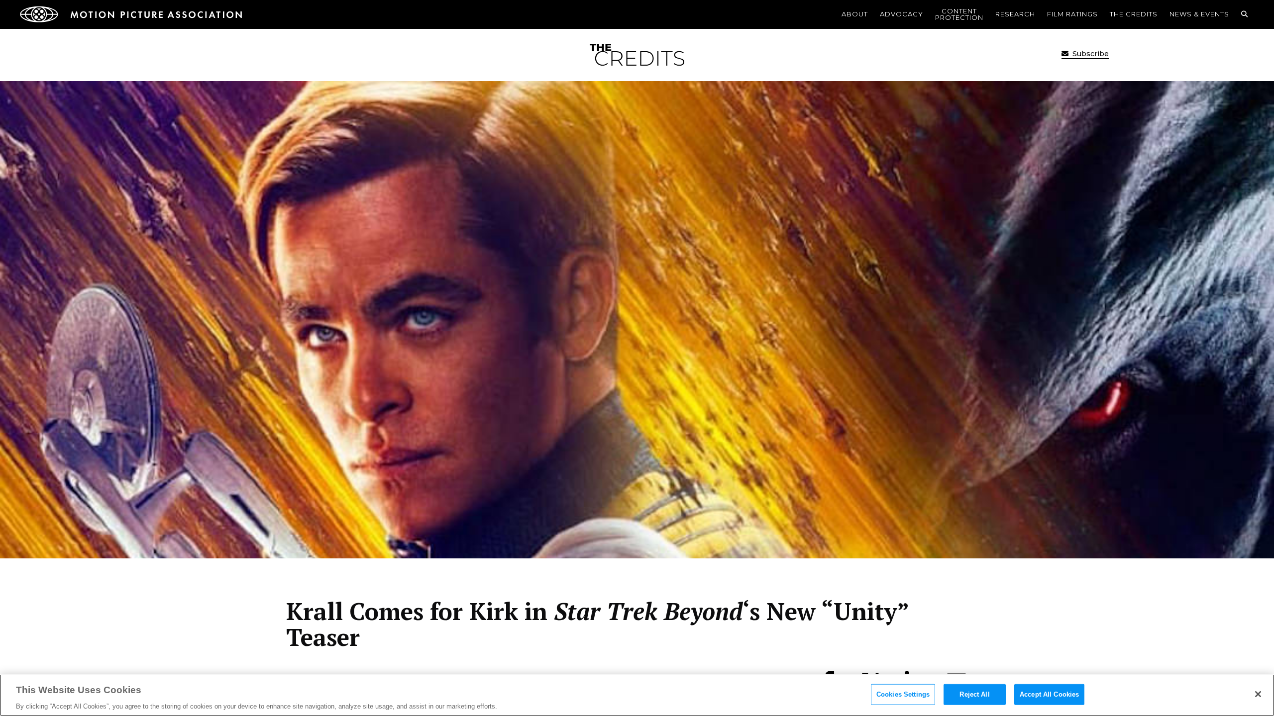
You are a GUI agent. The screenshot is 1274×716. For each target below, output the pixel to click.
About (855, 14)
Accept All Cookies (1049, 694)
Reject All (974, 694)
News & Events (1199, 14)
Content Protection (959, 14)
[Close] (1258, 694)
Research (1015, 14)
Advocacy (901, 14)
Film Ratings (1072, 14)
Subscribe (1089, 53)
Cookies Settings (903, 694)
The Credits (1134, 14)
